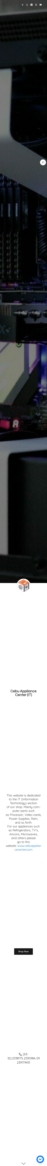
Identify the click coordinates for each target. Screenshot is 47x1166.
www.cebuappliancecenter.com (28, 847)
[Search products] (42, 162)
